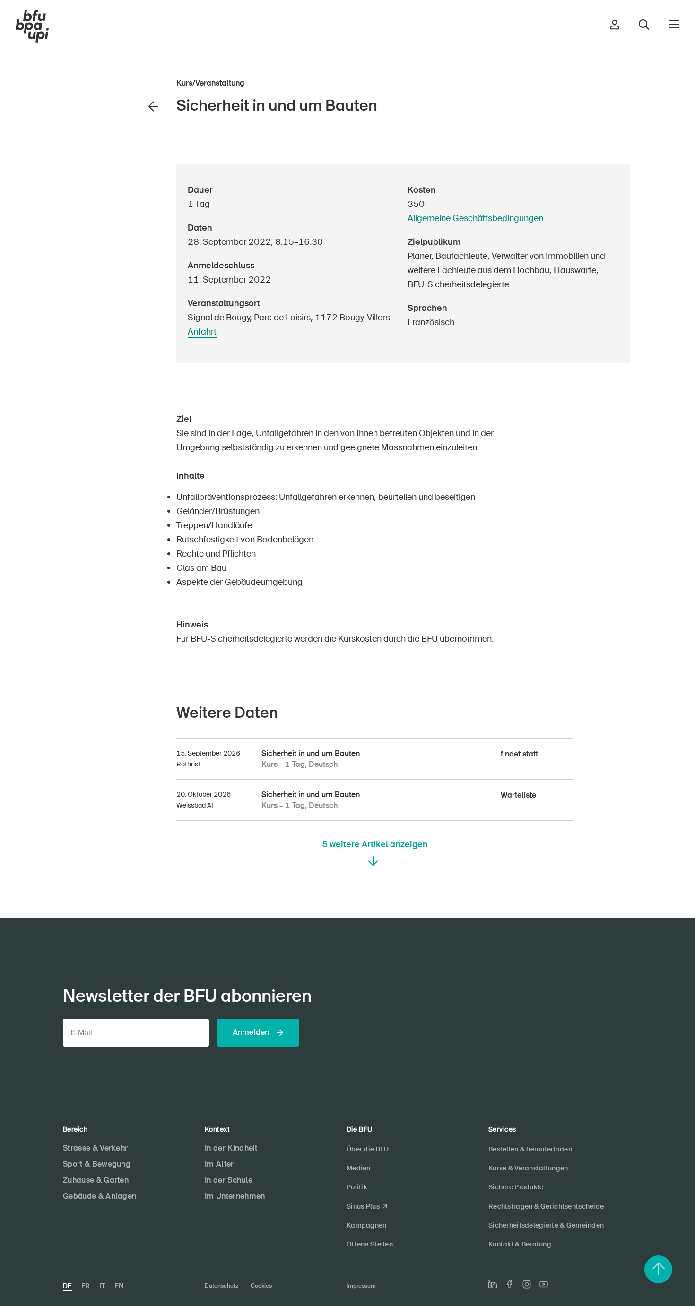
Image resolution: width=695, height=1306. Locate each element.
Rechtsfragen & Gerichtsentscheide (546, 1206)
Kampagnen (367, 1225)
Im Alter (219, 1164)
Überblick (133, 221)
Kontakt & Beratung (519, 1244)
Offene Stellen (370, 1244)
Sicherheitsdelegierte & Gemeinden (546, 1225)
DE (67, 1285)
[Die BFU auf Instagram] (526, 1284)
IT (102, 1285)
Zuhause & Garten (96, 1180)
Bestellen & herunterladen (530, 1149)
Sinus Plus (363, 1206)
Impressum (361, 1285)
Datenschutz (221, 1285)
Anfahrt (202, 331)
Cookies (261, 1285)
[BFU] (32, 26)
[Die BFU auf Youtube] (543, 1284)
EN (118, 1285)
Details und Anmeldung (104, 237)
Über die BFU (368, 1149)
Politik (357, 1187)
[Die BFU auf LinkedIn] (492, 1284)
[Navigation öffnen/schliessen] (674, 24)
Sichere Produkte (515, 1187)
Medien (359, 1168)
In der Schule (228, 1180)
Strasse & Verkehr (95, 1148)
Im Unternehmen (235, 1196)
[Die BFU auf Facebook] (509, 1284)
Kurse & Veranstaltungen (528, 1168)
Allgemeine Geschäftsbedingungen (475, 218)
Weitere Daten (126, 253)
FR (85, 1285)
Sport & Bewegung (96, 1164)
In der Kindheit (231, 1148)
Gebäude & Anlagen (99, 1196)
